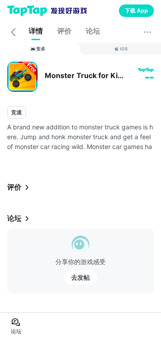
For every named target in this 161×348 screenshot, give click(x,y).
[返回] (13, 32)
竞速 (16, 112)
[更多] (147, 32)
